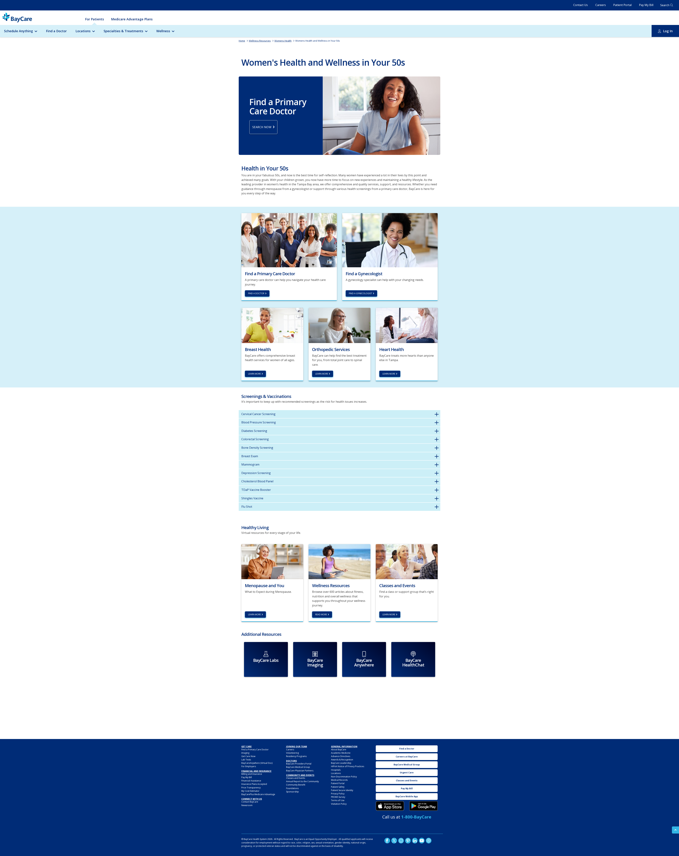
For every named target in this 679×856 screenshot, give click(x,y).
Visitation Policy (339, 803)
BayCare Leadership (341, 762)
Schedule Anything (18, 31)
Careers (600, 5)
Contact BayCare (249, 801)
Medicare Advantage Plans (132, 19)
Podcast (428, 840)
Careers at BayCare (407, 756)
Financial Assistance (251, 780)
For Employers (248, 766)
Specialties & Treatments (123, 31)
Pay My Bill (646, 5)
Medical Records (339, 779)
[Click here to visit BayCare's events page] (407, 561)
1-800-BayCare (416, 817)
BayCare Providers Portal (298, 763)
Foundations (292, 788)
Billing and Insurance (251, 773)
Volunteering (292, 752)
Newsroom (247, 805)
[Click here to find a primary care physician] (289, 240)
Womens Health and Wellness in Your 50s (317, 40)
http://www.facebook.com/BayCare (387, 840)
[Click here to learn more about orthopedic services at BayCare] (339, 325)
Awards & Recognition (342, 759)
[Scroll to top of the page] (675, 830)
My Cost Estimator (250, 790)
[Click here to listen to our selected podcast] (272, 561)
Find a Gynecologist (360, 293)
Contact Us (580, 5)
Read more (321, 614)
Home (242, 40)
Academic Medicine (340, 752)
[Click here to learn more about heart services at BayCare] (407, 325)
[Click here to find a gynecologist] (390, 240)
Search (664, 5)
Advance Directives (340, 756)
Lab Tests (246, 759)
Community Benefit (295, 784)
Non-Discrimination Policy (344, 776)
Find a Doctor (56, 31)
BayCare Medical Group (298, 767)
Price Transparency (251, 787)
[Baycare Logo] (17, 17)
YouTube (422, 840)
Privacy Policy (337, 793)
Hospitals (336, 769)
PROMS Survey (338, 796)
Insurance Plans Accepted (254, 784)
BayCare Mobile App (407, 796)
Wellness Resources (260, 40)
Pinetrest (408, 840)
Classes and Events (295, 778)
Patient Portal (622, 5)
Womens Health (283, 40)
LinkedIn (415, 840)
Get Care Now (248, 756)
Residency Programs (296, 756)
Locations (83, 31)
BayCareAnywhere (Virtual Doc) (256, 762)
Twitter (394, 840)
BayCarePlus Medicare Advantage (258, 794)
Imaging (245, 752)
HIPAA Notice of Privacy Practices (347, 766)
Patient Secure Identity (342, 790)
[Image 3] (390, 806)
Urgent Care (407, 772)
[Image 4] (423, 806)
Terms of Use (337, 800)
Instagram (401, 840)
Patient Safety (337, 786)
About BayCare (338, 749)
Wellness (163, 31)
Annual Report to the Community (302, 781)
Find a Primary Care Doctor (255, 749)
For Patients (94, 19)
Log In (668, 31)
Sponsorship (292, 791)
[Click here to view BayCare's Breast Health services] (272, 325)
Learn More (254, 373)
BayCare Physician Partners (299, 770)
